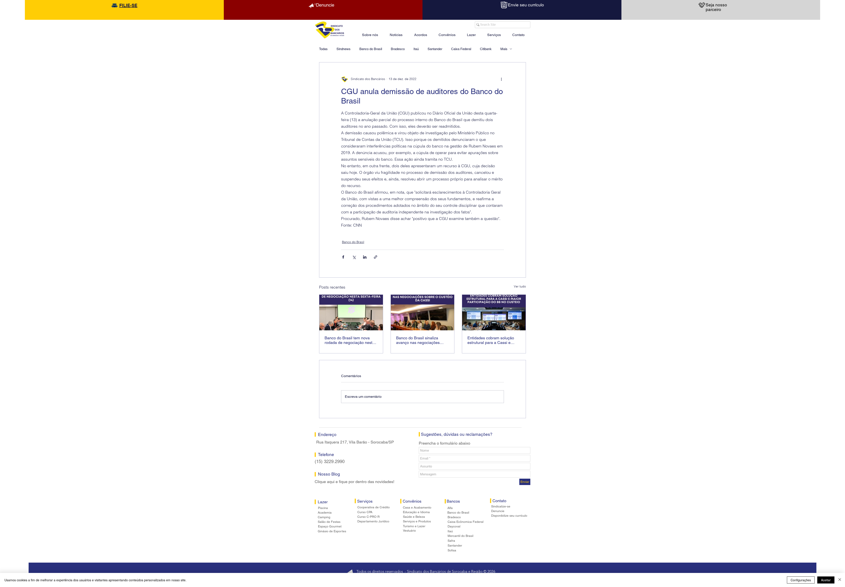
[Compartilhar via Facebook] (343, 257)
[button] (471, 32)
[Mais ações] (501, 79)
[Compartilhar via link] (375, 257)
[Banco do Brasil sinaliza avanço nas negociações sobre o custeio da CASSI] (422, 312)
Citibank (486, 49)
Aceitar (826, 580)
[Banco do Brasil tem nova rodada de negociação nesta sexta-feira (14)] (351, 312)
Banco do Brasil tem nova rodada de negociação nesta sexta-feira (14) (350, 340)
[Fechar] (839, 579)
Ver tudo (520, 286)
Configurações (801, 580)
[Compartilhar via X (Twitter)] (354, 257)
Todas (323, 49)
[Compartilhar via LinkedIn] (365, 257)
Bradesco (398, 49)
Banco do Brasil (370, 49)
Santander (435, 49)
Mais (503, 49)
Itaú (416, 49)
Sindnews (343, 49)
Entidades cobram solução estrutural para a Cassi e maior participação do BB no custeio (492, 340)
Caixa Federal (461, 49)
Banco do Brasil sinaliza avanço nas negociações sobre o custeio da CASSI (418, 340)
